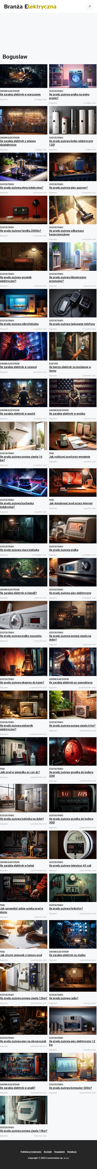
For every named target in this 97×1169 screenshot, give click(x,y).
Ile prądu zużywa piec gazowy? (68, 187)
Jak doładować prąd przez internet (71, 503)
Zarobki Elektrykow (9, 91)
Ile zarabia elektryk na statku (67, 955)
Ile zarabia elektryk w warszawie (20, 94)
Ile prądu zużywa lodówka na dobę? (22, 818)
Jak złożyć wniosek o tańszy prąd (21, 955)
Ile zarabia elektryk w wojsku (67, 413)
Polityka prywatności (31, 1152)
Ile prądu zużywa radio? (63, 998)
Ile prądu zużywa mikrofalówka (19, 324)
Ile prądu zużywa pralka (63, 550)
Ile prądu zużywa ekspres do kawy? (22, 682)
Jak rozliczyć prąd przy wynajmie (69, 456)
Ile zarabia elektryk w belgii (17, 865)
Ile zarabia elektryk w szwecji (18, 367)
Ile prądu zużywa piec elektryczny (70, 593)
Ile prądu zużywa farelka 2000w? (20, 230)
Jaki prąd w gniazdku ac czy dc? (20, 772)
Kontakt (48, 1152)
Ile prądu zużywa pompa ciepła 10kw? (23, 1130)
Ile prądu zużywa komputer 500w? (70, 1087)
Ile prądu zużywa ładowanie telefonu (72, 324)
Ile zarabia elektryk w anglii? (17, 1087)
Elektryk (53, 364)
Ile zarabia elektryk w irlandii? (18, 593)
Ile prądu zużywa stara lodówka (19, 550)
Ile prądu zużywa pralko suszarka (21, 636)
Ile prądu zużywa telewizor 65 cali (70, 865)
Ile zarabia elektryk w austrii (17, 413)
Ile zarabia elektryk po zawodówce (71, 682)
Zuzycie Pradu (56, 91)
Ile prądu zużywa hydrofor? (66, 908)
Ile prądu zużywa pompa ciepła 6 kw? (72, 725)
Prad (51, 453)
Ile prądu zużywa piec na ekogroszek (23, 1041)
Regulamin (59, 1152)
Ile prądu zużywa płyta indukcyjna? (21, 187)
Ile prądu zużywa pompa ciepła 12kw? (23, 998)
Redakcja (71, 1152)
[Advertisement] (48, 31)
